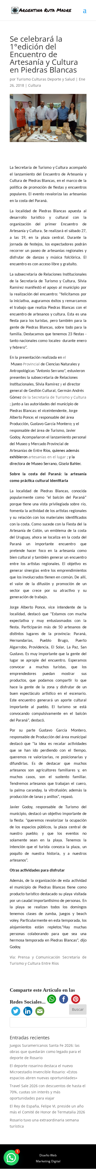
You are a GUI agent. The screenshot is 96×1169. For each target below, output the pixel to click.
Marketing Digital (48, 1161)
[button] (11, 1157)
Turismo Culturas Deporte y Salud (46, 79)
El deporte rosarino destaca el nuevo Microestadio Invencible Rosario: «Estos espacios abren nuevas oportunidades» (43, 1071)
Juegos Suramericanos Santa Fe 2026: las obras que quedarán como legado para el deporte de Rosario (45, 1051)
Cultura (34, 85)
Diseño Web (48, 1155)
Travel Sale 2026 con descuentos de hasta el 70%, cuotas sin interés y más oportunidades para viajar (48, 1092)
